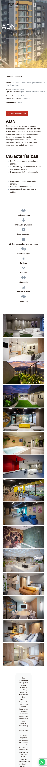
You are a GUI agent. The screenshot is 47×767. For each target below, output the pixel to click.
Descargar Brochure (18, 113)
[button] (42, 762)
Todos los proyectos (14, 76)
